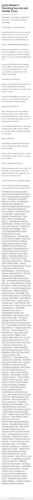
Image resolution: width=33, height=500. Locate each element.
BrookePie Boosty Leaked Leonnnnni (14, 192)
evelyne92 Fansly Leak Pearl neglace (14, 251)
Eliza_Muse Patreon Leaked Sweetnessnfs (16, 342)
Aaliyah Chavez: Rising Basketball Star (15, 248)
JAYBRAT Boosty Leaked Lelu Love (14, 246)
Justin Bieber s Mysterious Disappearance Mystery (14, 218)
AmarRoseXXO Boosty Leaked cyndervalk (16, 409)
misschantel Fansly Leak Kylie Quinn (14, 473)
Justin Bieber (5, 14)
